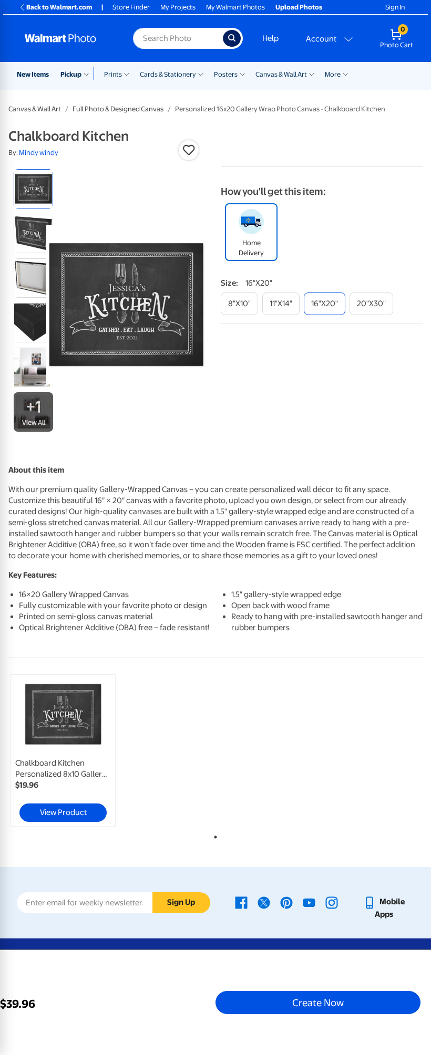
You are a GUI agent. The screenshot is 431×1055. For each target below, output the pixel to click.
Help (270, 38)
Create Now (318, 1002)
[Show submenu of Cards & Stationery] (201, 73)
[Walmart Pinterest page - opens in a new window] (286, 901)
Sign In (395, 7)
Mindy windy (38, 152)
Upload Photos (298, 7)
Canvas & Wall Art (281, 74)
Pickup (70, 74)
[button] (189, 150)
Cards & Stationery (168, 74)
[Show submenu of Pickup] (88, 73)
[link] (63, 750)
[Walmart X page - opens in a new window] (264, 901)
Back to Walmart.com (59, 7)
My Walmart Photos (235, 7)
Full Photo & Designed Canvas (118, 109)
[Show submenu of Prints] (127, 73)
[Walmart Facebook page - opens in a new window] (241, 901)
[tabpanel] (77, 750)
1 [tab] (213, 835)
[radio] (33, 188)
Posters (226, 74)
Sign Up (181, 902)
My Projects (178, 7)
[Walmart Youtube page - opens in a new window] (309, 901)
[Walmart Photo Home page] (67, 38)
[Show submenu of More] (345, 73)
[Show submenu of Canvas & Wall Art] (312, 73)
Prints (113, 74)
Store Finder (131, 7)
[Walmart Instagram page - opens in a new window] (331, 901)
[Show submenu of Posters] (242, 73)
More (333, 74)
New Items (33, 74)
